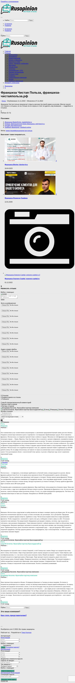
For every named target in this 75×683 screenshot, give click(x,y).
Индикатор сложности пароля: (12, 659)
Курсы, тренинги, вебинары (19, 63)
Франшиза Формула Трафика (16, 198)
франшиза (18, 130)
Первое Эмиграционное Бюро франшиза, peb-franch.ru (25, 124)
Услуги (11, 79)
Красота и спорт (14, 62)
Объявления (13, 67)
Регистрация (5, 637)
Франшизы (8, 86)
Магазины (12, 65)
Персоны (12, 69)
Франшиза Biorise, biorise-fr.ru (16, 164)
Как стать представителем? (14, 615)
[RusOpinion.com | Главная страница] (19, 13)
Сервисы (12, 76)
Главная (8, 51)
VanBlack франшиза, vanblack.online (18, 127)
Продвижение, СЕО (16, 70)
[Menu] (1, 17)
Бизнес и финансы (15, 60)
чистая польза (27, 130)
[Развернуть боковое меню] (1, 606)
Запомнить (7, 645)
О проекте (8, 24)
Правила (8, 25)
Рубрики (8, 53)
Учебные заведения (16, 81)
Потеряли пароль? (12, 647)
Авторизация (5, 649)
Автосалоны (13, 55)
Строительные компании (18, 77)
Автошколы (13, 56)
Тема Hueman (26, 632)
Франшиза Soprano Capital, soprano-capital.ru (22, 279)
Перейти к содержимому (10, 1)
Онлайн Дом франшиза (13, 125)
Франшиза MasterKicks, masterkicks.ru (18, 122)
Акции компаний (14, 58)
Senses (3, 466)
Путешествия (13, 74)
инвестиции (10, 130)
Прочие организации (16, 72)
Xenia (4, 101)
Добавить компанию (12, 83)
